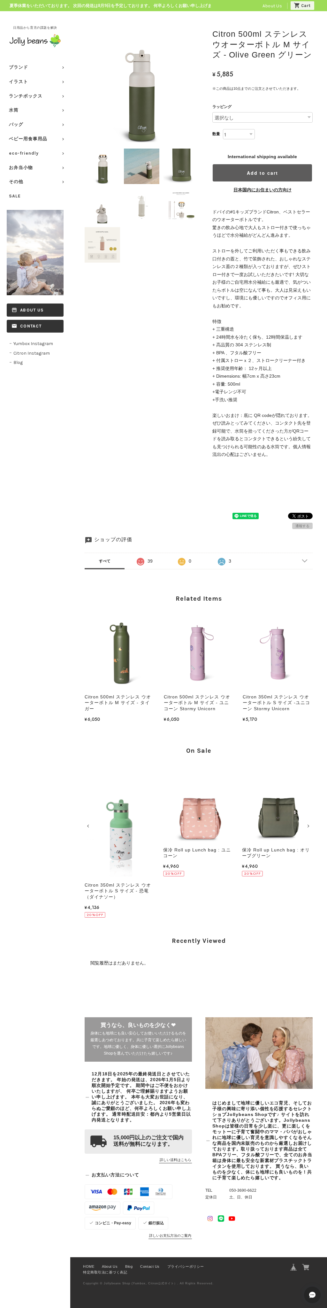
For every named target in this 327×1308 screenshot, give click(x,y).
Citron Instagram (31, 353)
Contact (31, 326)
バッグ (16, 124)
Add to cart (262, 173)
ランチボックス (25, 96)
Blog (18, 362)
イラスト (18, 81)
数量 (216, 134)
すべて (104, 561)
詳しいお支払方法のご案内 (170, 1235)
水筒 (14, 110)
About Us (272, 6)
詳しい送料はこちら (175, 1160)
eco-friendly (24, 153)
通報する (302, 526)
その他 (16, 181)
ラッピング (222, 106)
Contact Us (149, 1266)
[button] (89, 826)
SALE (15, 196)
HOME (88, 1266)
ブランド (18, 67)
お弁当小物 (21, 167)
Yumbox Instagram (33, 343)
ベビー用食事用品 (28, 139)
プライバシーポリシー (185, 1266)
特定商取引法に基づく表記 (105, 1272)
